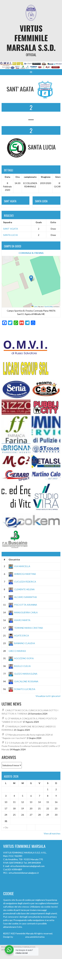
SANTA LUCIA (10, 235)
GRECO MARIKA (17, 651)
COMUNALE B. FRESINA (31, 253)
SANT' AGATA (10, 228)
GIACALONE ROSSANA (26, 681)
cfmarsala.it (19, 936)
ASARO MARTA (22, 620)
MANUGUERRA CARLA (26, 612)
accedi (48, 936)
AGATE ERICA (21, 635)
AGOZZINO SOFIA (24, 658)
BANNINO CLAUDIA (24, 643)
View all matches (52, 833)
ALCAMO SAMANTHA (25, 597)
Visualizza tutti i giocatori (48, 696)
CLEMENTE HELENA (24, 589)
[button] (31, 278)
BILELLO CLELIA (22, 666)
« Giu (5, 827)
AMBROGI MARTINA (25, 574)
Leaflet (35, 306)
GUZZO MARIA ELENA (25, 673)
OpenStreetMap (49, 306)
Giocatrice (14, 559)
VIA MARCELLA (22, 566)
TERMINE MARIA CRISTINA (28, 627)
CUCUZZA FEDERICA (25, 581)
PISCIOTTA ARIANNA (25, 604)
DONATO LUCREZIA (24, 689)
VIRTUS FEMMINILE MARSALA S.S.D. (31, 37)
